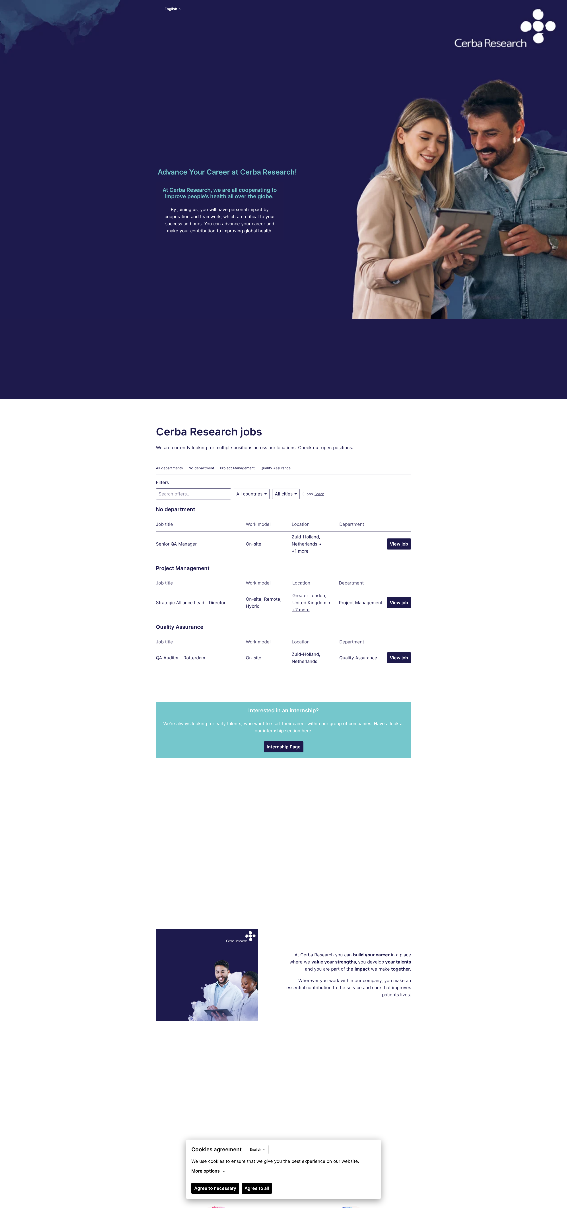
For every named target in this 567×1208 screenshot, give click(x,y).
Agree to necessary (215, 1188)
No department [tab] (201, 468)
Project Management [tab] (237, 468)
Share (319, 494)
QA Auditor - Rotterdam (180, 657)
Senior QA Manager (176, 544)
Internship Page (284, 747)
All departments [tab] (169, 468)
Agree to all (257, 1188)
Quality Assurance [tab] (275, 468)
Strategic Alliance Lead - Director (190, 602)
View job (399, 544)
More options (205, 1171)
